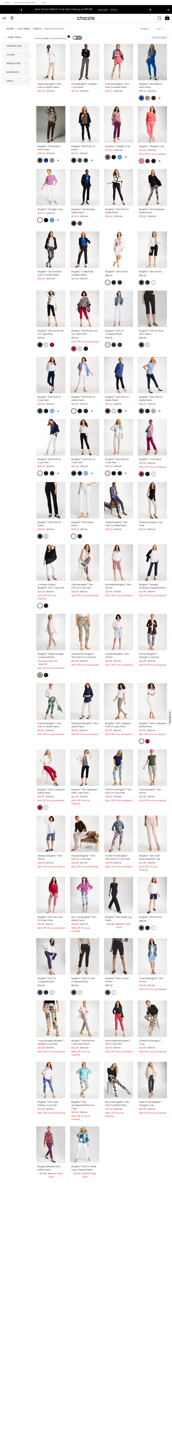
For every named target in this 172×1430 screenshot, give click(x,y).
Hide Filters (14, 37)
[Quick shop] (160, 98)
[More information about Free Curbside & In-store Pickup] (69, 37)
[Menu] (4, 18)
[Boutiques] (12, 18)
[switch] (77, 38)
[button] (167, 18)
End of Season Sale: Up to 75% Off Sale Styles (73, 9)
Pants (37, 28)
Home (10, 28)
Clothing (23, 28)
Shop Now (112, 9)
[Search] (160, 18)
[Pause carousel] (168, 10)
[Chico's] (85, 18)
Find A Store (159, 37)
